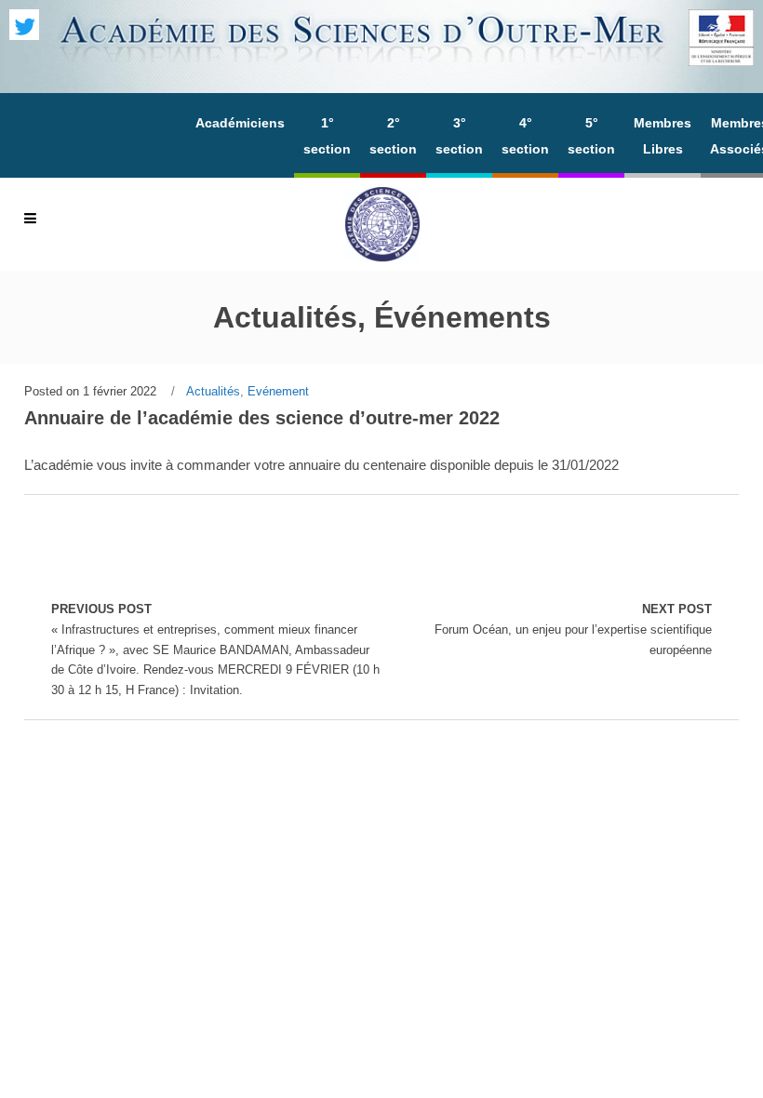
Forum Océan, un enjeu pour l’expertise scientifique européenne (573, 629)
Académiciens (240, 122)
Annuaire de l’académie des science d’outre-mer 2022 (262, 418)
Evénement (278, 391)
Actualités (213, 391)
